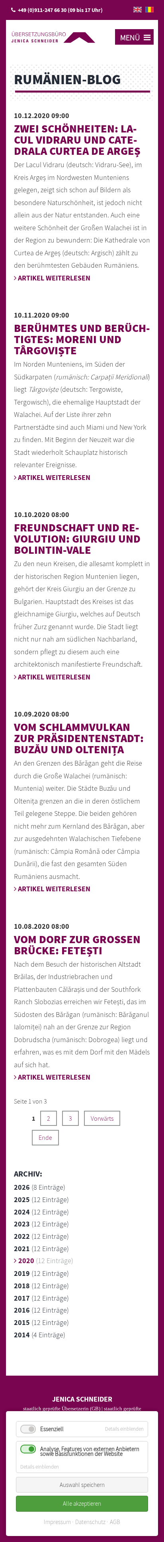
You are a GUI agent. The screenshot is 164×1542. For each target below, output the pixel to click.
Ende (45, 1137)
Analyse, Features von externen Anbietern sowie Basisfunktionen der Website (89, 1451)
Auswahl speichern (82, 1485)
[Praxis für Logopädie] (53, 36)
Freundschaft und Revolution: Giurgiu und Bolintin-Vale (77, 538)
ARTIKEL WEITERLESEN (53, 277)
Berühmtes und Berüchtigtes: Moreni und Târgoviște (82, 339)
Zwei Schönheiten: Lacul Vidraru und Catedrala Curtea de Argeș (77, 139)
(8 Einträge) (39, 1187)
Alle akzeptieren (82, 1503)
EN (137, 9)
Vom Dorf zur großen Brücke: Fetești (77, 945)
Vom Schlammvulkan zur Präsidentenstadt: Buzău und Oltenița (79, 738)
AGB (115, 1522)
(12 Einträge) (41, 1199)
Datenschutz (90, 1522)
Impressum (57, 1522)
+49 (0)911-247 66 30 (42, 10)
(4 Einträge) (39, 1334)
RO (149, 9)
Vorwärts (102, 1118)
